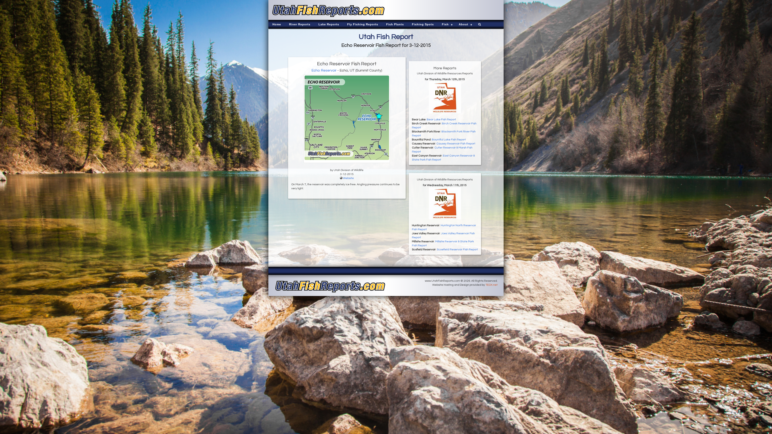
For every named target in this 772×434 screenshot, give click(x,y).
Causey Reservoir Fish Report (455, 143)
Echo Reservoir (324, 70)
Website (348, 178)
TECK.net (492, 285)
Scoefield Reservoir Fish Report (457, 249)
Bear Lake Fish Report (441, 119)
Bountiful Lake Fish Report (449, 139)
